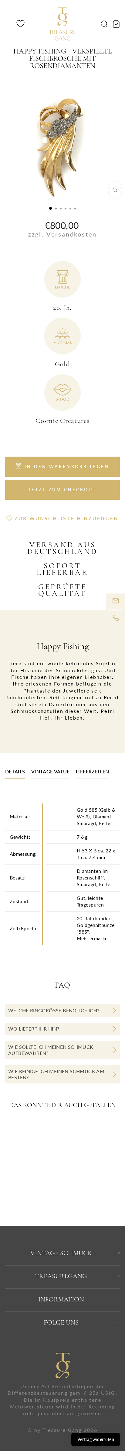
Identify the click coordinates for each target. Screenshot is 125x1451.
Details (15, 771)
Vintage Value (50, 771)
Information (61, 1299)
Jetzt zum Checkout (63, 489)
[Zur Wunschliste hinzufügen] (44, 1128)
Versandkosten (71, 234)
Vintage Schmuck (61, 1253)
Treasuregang (61, 1276)
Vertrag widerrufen (95, 1439)
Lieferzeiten (92, 771)
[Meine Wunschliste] (20, 24)
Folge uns (61, 1322)
